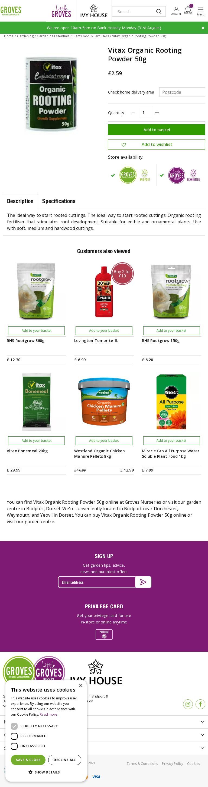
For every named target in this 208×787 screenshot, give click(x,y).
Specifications (58, 201)
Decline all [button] (65, 760)
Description (20, 201)
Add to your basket (36, 330)
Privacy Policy (172, 763)
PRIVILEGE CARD (104, 606)
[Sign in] (176, 11)
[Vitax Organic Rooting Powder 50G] (51, 94)
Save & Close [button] (28, 760)
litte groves (61, 11)
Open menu (202, 11)
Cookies (193, 763)
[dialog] (46, 731)
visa (95, 777)
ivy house (94, 11)
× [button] (81, 686)
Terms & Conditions (142, 763)
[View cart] (188, 9)
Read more (48, 714)
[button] (46, 772)
